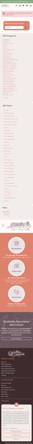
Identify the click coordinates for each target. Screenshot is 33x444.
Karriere (3, 385)
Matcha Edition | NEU (9, 63)
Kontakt (3, 362)
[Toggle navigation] (30, 6)
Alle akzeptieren (16, 431)
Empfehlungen (7, 76)
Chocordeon (6, 56)
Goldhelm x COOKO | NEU (11, 60)
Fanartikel (6, 93)
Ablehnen (16, 439)
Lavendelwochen (8, 61)
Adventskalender (8, 91)
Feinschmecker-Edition (9, 65)
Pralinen (5, 48)
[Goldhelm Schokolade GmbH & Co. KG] (5, 5)
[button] (19, 5)
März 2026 (6, 211)
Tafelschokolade (7, 43)
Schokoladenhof (6, 387)
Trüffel (5, 46)
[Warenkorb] (27, 5)
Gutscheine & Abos (8, 70)
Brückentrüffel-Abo (9, 71)
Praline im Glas (7, 55)
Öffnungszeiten (6, 364)
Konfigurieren (16, 435)
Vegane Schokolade (9, 88)
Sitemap (3, 375)
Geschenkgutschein (9, 75)
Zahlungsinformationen (8, 371)
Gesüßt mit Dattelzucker (10, 90)
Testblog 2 (6, 213)
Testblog (6, 215)
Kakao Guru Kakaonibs (9, 68)
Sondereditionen (8, 58)
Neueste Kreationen (9, 80)
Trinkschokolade (8, 53)
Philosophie (4, 394)
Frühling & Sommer (8, 83)
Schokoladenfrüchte (9, 50)
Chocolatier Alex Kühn (8, 390)
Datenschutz (13, 428)
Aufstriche (6, 51)
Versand (29, 443)
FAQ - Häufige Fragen (7, 373)
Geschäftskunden (6, 366)
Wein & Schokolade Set (10, 86)
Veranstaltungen (6, 383)
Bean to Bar (4, 396)
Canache (5, 45)
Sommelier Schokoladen (10, 66)
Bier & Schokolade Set (9, 85)
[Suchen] (16, 5)
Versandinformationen (8, 368)
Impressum (5, 428)
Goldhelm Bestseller (9, 81)
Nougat (5, 98)
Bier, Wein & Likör (8, 95)
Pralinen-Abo (7, 73)
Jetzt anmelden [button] (16, 339)
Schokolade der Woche (10, 78)
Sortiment (6, 41)
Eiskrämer (4, 392)
